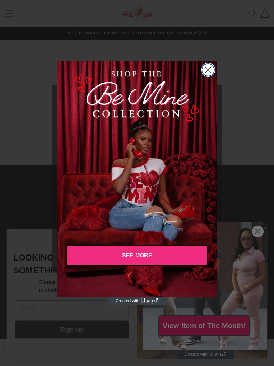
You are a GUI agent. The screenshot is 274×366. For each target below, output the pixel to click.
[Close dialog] (208, 70)
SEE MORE (137, 255)
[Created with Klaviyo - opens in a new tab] (137, 301)
